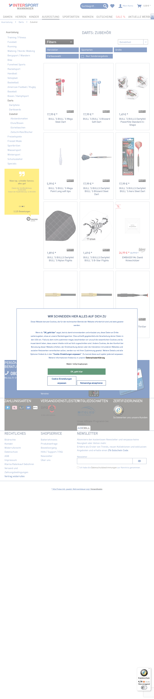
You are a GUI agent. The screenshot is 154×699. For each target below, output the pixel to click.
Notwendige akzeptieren (91, 383)
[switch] (144, 687)
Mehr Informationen (77, 363)
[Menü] (149, 669)
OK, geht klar (77, 371)
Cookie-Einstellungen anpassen (62, 380)
